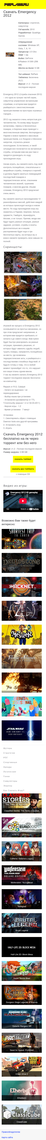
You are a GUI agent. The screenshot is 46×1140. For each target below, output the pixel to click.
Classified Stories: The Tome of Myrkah (21, 810)
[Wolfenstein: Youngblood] (22, 875)
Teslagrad (21, 906)
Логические (9, 772)
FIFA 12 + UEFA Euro (21, 834)
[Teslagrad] (22, 899)
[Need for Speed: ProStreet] (22, 1043)
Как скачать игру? (13, 790)
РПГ (5, 758)
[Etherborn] (22, 1091)
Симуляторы (10, 781)
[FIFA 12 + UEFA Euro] (22, 827)
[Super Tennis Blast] (22, 971)
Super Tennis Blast (21, 978)
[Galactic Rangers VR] (22, 1019)
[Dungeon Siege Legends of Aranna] (22, 995)
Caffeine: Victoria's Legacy (22, 858)
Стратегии (9, 753)
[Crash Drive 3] (22, 1067)
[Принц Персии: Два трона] (22, 659)
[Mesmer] (22, 635)
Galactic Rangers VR (21, 1026)
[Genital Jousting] (22, 706)
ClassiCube (22, 1121)
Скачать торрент (23, 459)
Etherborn (21, 1097)
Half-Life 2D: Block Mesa (22, 954)
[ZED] (22, 611)
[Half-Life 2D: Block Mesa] (22, 947)
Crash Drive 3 (22, 1073)
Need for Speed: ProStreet (22, 1050)
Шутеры (7, 748)
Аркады (7, 767)
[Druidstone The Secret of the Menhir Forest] (22, 563)
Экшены (7, 786)
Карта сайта (7, 1137)
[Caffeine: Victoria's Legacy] (22, 851)
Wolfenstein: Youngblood (22, 882)
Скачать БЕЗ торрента (23, 469)
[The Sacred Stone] (22, 683)
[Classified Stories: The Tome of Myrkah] (22, 803)
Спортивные (10, 762)
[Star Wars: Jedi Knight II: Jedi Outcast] (22, 730)
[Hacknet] (22, 587)
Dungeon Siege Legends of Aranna (21, 1002)
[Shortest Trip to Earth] (22, 539)
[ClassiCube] (22, 1115)
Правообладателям (11, 1131)
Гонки (6, 776)
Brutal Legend (22, 930)
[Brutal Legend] (22, 923)
